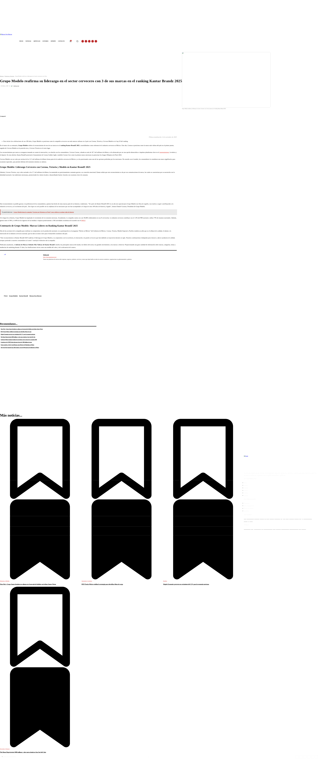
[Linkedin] (89, 41)
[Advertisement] (49, 189)
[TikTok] (308, 756)
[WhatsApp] (96, 41)
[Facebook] (82, 41)
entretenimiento (164, 152)
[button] (77, 41)
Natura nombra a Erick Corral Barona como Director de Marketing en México (17, 345)
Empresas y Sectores (9, 76)
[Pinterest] (2, 128)
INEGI (83, 220)
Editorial (16, 86)
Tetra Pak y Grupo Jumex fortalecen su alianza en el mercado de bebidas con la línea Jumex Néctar (22, 329)
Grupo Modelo (13, 296)
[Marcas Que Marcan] (7, 41)
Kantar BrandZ (23, 296)
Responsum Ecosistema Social (156, 757)
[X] (92, 41)
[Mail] (51, 261)
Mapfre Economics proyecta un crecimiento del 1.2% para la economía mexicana (18, 334)
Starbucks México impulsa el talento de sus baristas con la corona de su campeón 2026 (19, 339)
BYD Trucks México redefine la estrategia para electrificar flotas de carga (16, 331)
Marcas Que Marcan (35, 296)
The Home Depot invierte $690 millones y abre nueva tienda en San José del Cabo (18, 337)
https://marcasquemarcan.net (49, 257)
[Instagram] (86, 41)
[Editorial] (12, 86)
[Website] (53, 261)
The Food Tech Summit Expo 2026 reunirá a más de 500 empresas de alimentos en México (20, 347)
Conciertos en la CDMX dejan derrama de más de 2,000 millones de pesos (16, 342)
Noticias (2, 76)
